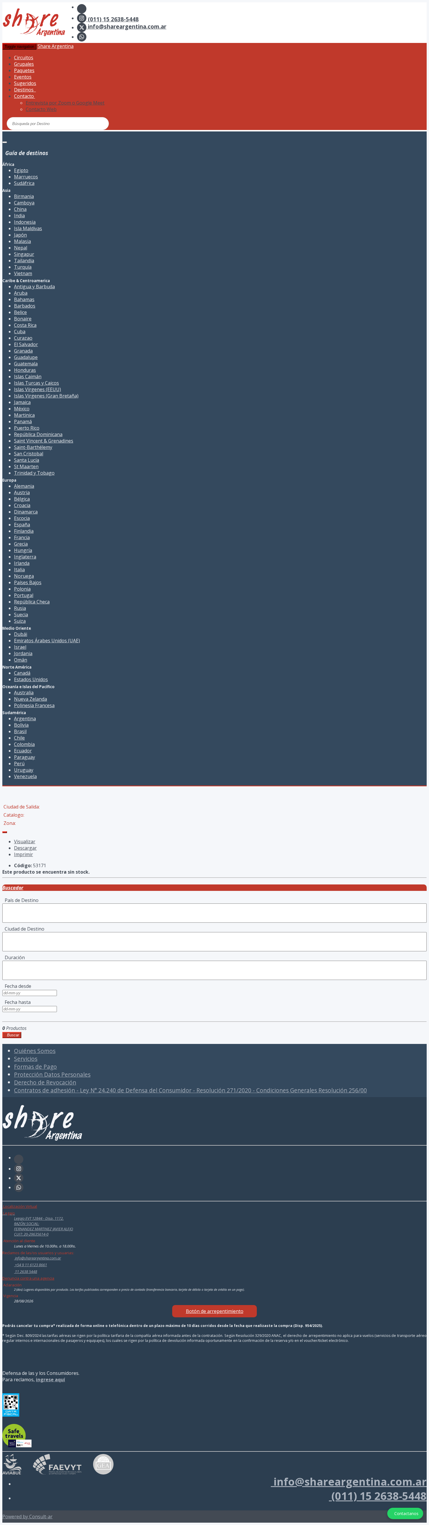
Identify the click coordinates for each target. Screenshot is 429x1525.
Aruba (20, 293)
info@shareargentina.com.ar (126, 26)
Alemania (24, 486)
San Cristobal (28, 453)
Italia (19, 569)
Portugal (23, 595)
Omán (20, 660)
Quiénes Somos (34, 1051)
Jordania (23, 653)
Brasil (20, 731)
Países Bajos (27, 582)
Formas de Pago (35, 1067)
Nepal (20, 247)
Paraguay (24, 757)
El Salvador (26, 344)
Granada (23, 351)
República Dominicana (38, 434)
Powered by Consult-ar (27, 1516)
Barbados (24, 306)
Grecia (21, 544)
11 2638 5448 (25, 1271)
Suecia (21, 614)
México (21, 408)
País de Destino (20, 900)
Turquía (23, 267)
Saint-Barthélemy (33, 447)
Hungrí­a (23, 550)
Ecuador (23, 750)
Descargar (25, 848)
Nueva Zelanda (30, 699)
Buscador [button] (12, 887)
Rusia (20, 608)
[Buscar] (82, 123)
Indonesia (25, 222)
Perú (19, 763)
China (20, 209)
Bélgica (22, 499)
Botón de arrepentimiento (214, 1311)
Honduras (25, 370)
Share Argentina (56, 46)
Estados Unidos (31, 679)
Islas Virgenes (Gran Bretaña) (46, 396)
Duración (13, 957)
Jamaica (22, 402)
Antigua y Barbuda (34, 286)
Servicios (25, 1059)
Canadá (22, 673)
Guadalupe (26, 357)
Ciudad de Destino (23, 929)
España (22, 524)
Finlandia (24, 531)
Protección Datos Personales (52, 1074)
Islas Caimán (27, 376)
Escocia (22, 518)
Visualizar (24, 841)
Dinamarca (26, 512)
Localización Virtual (19, 1206)
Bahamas (24, 299)
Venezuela (25, 776)
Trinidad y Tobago (34, 473)
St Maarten (26, 466)
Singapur (24, 254)
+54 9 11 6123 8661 (30, 1264)
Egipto (21, 170)
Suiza (20, 621)
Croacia (22, 505)
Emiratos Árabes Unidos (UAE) (47, 640)
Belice (20, 312)
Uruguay (23, 770)
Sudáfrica (24, 183)
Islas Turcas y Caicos (36, 383)
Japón (20, 235)
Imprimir (23, 854)
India (19, 215)
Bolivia (21, 725)
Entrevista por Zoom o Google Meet (65, 103)
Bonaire (23, 318)
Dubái (20, 634)
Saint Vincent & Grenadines (43, 441)
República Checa (32, 601)
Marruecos (26, 177)
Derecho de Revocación (45, 1082)
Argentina (25, 718)
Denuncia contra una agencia (28, 1278)
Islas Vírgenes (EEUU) (37, 389)
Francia (22, 537)
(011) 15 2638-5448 (112, 19)
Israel (20, 647)
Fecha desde (16, 986)
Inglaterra (25, 557)
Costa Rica (25, 325)
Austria (22, 492)
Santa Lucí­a (26, 460)
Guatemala (26, 363)
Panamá (23, 421)
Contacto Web (41, 109)
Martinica (24, 415)
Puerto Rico (26, 428)
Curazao (23, 338)
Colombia (24, 744)
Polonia (22, 589)
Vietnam (23, 273)
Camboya (24, 202)
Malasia (22, 241)
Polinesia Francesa (34, 705)
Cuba (19, 331)
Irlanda (21, 563)
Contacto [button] (24, 96)
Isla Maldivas (28, 228)
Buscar (12, 1035)
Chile (19, 738)
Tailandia (24, 260)
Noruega (24, 576)
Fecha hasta (16, 1002)
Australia (24, 692)
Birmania (24, 196)
